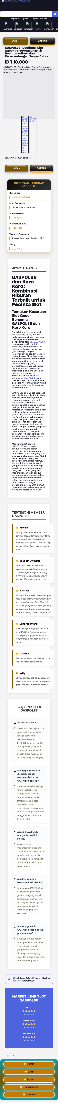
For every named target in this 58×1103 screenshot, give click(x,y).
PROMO (30, 1063)
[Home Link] (23, 5)
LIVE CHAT (30, 1094)
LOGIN (15, 41)
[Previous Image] (5, 93)
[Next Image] (53, 93)
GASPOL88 (39, 342)
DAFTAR (42, 41)
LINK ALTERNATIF (31, 1087)
